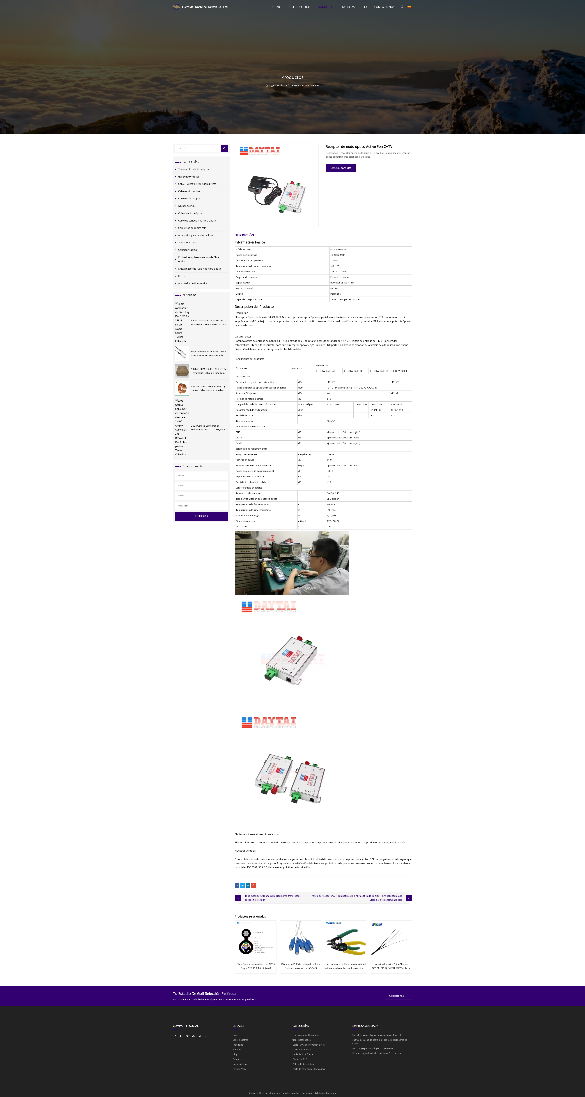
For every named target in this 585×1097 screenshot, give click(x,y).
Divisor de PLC (186, 205)
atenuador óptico (188, 242)
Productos (325, 7)
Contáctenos (384, 7)
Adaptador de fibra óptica (192, 283)
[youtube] (193, 1036)
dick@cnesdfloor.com (325, 1093)
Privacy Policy (239, 1068)
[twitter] (187, 1036)
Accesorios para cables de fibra (195, 235)
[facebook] (175, 1036)
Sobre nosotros (298, 7)
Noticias (348, 7)
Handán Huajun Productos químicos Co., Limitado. (377, 1053)
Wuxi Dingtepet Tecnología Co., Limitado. (372, 1048)
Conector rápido (187, 249)
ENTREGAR (201, 516)
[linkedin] (181, 1036)
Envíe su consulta (340, 168)
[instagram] (199, 1036)
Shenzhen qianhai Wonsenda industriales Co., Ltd (376, 1035)
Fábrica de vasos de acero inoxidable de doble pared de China (379, 1041)
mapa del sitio (240, 1064)
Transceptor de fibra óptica (193, 169)
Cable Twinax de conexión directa (197, 184)
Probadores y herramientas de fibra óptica (198, 259)
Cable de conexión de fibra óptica (197, 220)
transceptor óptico (299, 85)
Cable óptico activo (189, 191)
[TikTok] (205, 1036)
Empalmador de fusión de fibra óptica (199, 268)
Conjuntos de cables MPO (192, 228)
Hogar (275, 7)
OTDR (181, 276)
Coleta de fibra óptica (190, 213)
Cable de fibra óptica (190, 198)
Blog (364, 7)
